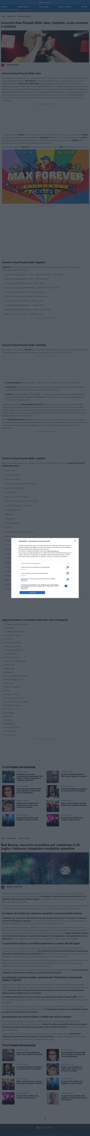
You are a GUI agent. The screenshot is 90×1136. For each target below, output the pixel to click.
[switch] (67, 567)
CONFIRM (32, 592)
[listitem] (45, 563)
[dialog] (45, 568)
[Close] (75, 541)
